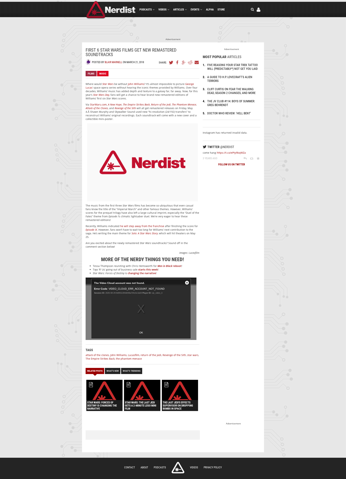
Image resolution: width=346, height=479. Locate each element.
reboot (169, 266)
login (258, 10)
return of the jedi (151, 355)
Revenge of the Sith (174, 355)
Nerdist (111, 10)
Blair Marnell (113, 62)
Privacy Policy (213, 467)
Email (196, 62)
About (144, 467)
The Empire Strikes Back (100, 358)
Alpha (210, 9)
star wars (192, 355)
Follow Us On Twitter (231, 164)
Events (195, 9)
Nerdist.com (178, 467)
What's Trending (132, 371)
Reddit (190, 62)
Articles (178, 9)
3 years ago (210, 158)
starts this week (148, 269)
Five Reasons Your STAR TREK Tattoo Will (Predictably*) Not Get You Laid (232, 67)
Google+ (183, 62)
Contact (129, 467)
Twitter (171, 62)
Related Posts (95, 371)
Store (221, 9)
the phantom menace (129, 358)
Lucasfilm (133, 355)
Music (102, 73)
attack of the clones (97, 355)
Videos (162, 9)
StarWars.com (98, 104)
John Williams (136, 84)
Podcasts (145, 9)
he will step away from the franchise (142, 226)
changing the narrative (142, 273)
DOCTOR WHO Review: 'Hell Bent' (229, 113)
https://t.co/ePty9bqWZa (231, 152)
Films (91, 73)
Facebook (177, 62)
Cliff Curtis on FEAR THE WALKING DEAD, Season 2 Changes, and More (231, 91)
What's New (113, 371)
